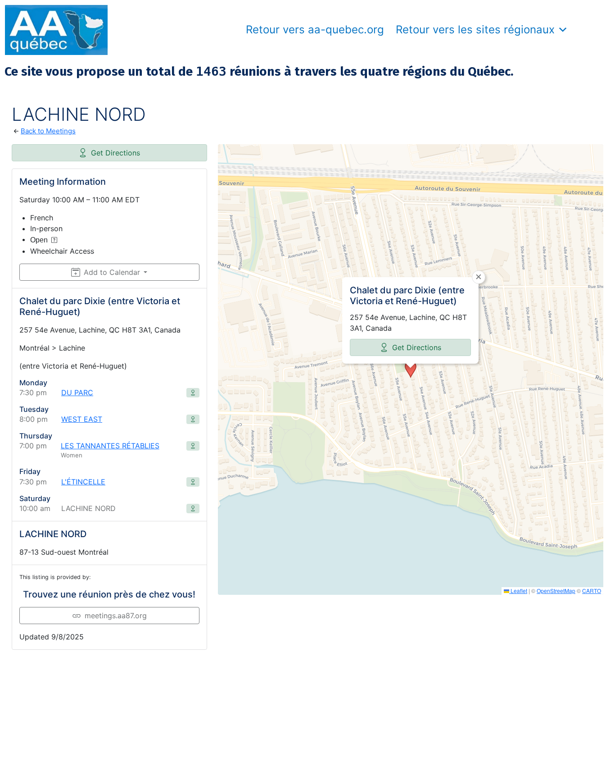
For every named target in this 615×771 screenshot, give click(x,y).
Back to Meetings (48, 131)
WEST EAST (81, 419)
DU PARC (77, 392)
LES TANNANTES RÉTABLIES (110, 445)
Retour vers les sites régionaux (475, 29)
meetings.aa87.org (116, 615)
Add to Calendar (112, 272)
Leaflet (518, 590)
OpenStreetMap (556, 590)
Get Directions (115, 152)
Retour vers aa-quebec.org (315, 29)
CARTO (591, 590)
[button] (410, 369)
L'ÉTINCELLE (83, 481)
